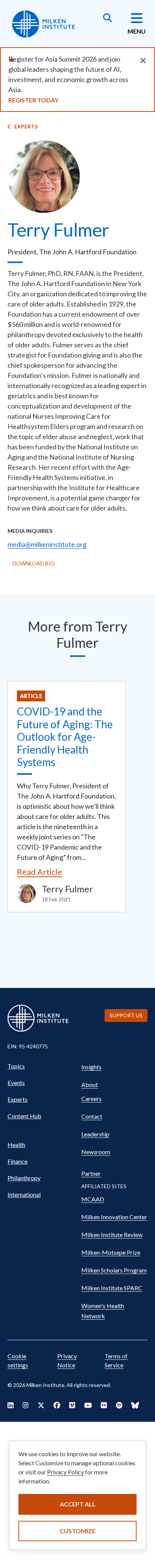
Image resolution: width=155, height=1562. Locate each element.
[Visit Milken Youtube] (88, 1405)
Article (31, 696)
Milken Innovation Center (114, 1216)
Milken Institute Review (112, 1234)
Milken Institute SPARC (111, 1287)
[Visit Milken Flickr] (104, 1405)
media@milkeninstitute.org (47, 544)
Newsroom (95, 1151)
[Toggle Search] (107, 18)
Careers (91, 1098)
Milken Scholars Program (114, 1270)
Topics (16, 1066)
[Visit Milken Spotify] (119, 1405)
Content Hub (24, 1115)
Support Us (126, 1015)
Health (16, 1144)
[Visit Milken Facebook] (56, 1405)
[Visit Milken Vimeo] (72, 1405)
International (24, 1194)
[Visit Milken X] (41, 1405)
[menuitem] (41, 1066)
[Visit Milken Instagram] (26, 1405)
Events (16, 1082)
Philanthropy (24, 1177)
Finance (17, 1161)
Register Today (33, 100)
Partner (91, 1173)
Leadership (95, 1134)
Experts (26, 126)
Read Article (39, 872)
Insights (91, 1066)
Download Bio (33, 563)
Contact (91, 1116)
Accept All (78, 1504)
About (89, 1084)
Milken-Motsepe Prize (110, 1252)
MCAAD (92, 1199)
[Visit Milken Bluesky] (135, 1405)
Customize (78, 1530)
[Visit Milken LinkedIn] (11, 1405)
